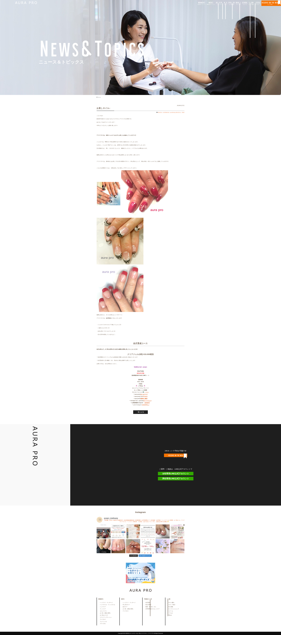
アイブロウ (103, 619)
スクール (170, 611)
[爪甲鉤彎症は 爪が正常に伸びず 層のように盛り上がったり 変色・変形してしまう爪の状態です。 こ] (104, 546)
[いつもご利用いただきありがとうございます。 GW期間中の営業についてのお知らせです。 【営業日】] (148, 531)
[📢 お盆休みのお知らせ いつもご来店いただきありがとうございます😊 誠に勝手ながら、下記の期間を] (118, 531)
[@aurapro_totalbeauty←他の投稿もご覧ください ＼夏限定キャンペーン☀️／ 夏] (133, 531)
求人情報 (170, 606)
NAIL (225, 3)
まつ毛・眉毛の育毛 (105, 613)
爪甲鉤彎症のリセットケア (152, 609)
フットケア (103, 609)
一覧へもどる (140, 412)
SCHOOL (245, 3)
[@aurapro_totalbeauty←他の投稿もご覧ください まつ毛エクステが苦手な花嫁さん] (163, 546)
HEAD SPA (219, 3)
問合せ (170, 615)
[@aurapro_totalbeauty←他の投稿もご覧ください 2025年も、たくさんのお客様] (148, 546)
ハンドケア (103, 606)
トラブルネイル (166, 112)
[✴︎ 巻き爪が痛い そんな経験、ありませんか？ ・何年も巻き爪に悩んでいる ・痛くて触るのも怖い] (163, 531)
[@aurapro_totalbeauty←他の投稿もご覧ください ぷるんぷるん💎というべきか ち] (133, 546)
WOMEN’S (202, 3)
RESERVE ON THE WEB (270, 3)
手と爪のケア (126, 604)
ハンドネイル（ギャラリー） (175, 112)
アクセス (170, 613)
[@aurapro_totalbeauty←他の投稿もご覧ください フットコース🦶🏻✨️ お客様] (118, 546)
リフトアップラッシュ (106, 617)
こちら (147, 392)
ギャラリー (160, 112)
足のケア (125, 606)
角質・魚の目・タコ (150, 606)
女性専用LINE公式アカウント (175, 473)
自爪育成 (147, 602)
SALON (251, 3)
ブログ (183, 112)
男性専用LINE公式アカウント (175, 478)
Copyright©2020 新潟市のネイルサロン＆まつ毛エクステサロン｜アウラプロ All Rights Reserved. (140, 633)
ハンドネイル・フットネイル (107, 604)
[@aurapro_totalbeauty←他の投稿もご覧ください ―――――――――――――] (177, 546)
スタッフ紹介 (171, 604)
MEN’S (211, 3)
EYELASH (231, 3)
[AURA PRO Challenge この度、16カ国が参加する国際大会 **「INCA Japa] (104, 531)
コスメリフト (103, 611)
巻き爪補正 (148, 604)
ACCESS (257, 3)
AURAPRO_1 (145, 404)
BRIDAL (238, 3)
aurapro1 (147, 402)
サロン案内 (171, 602)
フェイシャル (103, 621)
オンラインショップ (173, 609)
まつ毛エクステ (104, 615)
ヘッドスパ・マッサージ (106, 602)
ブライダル (103, 623)
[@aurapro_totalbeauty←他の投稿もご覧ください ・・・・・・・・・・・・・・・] (177, 531)
